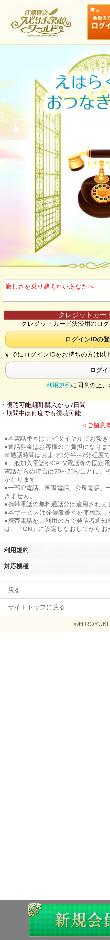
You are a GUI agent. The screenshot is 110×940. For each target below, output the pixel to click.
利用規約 (58, 385)
